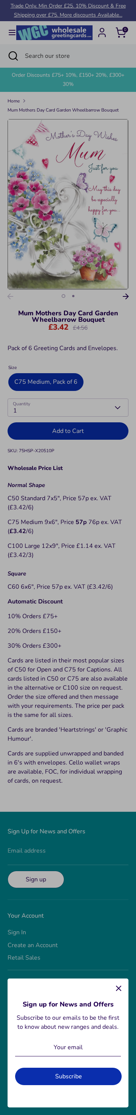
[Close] (118, 988)
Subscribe (68, 1076)
